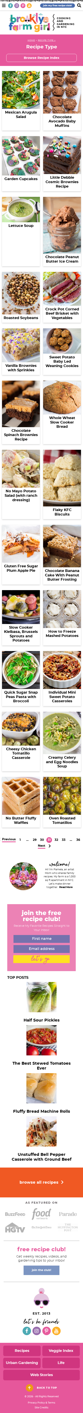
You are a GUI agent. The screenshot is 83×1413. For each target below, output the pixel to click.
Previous (9, 839)
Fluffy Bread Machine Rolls (41, 1111)
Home (31, 40)
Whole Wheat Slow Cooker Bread (62, 422)
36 (78, 840)
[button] (4, 5)
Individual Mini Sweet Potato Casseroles (62, 697)
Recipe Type (46, 40)
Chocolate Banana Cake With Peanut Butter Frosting (62, 575)
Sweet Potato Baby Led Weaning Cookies (62, 362)
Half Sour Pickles (42, 1020)
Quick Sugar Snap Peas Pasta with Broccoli (21, 697)
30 (42, 840)
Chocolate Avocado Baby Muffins (62, 121)
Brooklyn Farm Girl (29, 22)
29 (35, 840)
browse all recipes (40, 1182)
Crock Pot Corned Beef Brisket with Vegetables (62, 314)
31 (49, 840)
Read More (66, 887)
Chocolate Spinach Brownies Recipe (21, 435)
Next (41, 845)
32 (56, 840)
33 (63, 840)
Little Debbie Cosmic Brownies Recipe (62, 182)
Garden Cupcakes (21, 179)
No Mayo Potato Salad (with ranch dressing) (21, 495)
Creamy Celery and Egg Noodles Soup (62, 762)
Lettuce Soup (20, 226)
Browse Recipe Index (41, 57)
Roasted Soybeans (21, 318)
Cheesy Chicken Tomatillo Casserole (21, 753)
